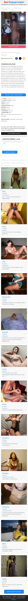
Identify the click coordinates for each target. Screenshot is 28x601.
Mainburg (4, 547)
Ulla (3, 262)
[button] (16, 58)
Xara (4, 226)
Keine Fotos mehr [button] (13, 46)
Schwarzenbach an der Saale (9, 373)
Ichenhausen (5, 195)
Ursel (4, 369)
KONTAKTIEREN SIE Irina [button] (14, 133)
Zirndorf (4, 583)
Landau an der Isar (7, 510)
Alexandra (6, 297)
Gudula (5, 332)
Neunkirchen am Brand (8, 477)
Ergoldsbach (5, 265)
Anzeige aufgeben (21, 596)
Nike (4, 544)
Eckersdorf (5, 336)
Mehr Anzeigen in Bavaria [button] (14, 591)
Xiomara (5, 438)
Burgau (7, 103)
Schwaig (4, 442)
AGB (3, 596)
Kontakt (14, 596)
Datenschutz (8, 596)
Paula (4, 579)
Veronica (5, 507)
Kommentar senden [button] (9, 152)
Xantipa (5, 473)
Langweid (4, 408)
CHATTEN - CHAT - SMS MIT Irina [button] (13, 94)
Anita (4, 404)
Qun (3, 191)
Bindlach (4, 230)
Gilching (4, 301)
